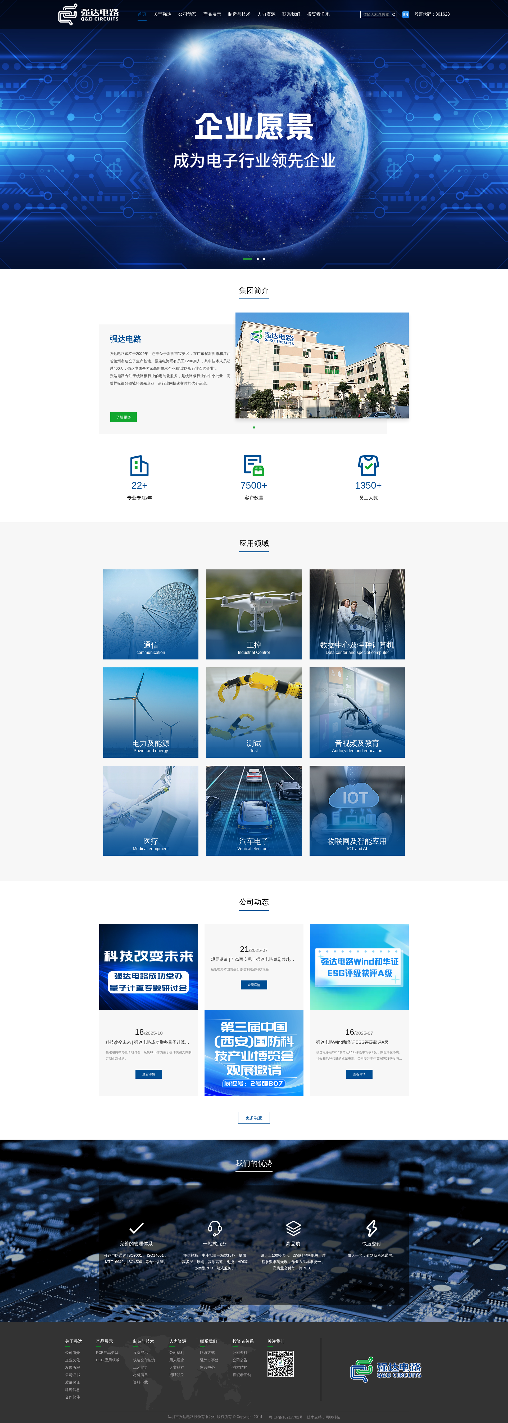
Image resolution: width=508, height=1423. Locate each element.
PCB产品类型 (107, 1352)
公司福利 (176, 1352)
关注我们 (275, 1341)
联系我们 (291, 14)
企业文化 (72, 1360)
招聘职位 (176, 1375)
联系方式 (207, 1352)
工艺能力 (140, 1367)
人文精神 (176, 1367)
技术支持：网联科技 (323, 1417)
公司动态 (187, 14)
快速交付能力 (144, 1360)
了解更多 (123, 417)
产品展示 (212, 14)
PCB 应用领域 (107, 1360)
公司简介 (72, 1352)
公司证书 (72, 1375)
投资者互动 (242, 1375)
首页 (142, 14)
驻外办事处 (209, 1360)
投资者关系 (318, 14)
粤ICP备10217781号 (286, 1417)
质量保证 (72, 1382)
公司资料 (240, 1352)
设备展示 (140, 1352)
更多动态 (254, 1118)
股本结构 (240, 1367)
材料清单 (140, 1375)
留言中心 (207, 1367)
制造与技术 (239, 14)
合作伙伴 (72, 1397)
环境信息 (72, 1390)
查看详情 (148, 1074)
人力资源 (266, 14)
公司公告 (240, 1360)
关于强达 (162, 14)
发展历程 (72, 1367)
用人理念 (176, 1360)
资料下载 (140, 1382)
